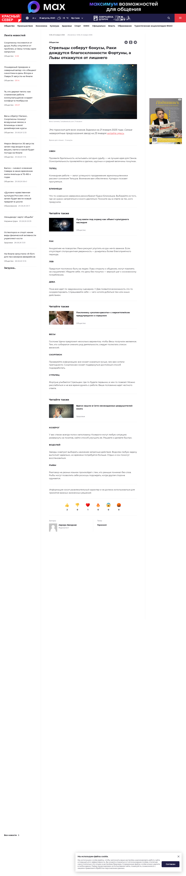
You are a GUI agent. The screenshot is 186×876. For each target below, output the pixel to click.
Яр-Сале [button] (75, 18)
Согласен (170, 864)
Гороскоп (102, 525)
